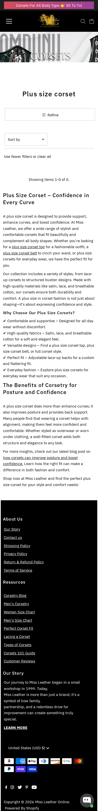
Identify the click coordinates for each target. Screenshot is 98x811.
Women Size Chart (19, 611)
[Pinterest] (26, 787)
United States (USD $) (27, 747)
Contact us (13, 537)
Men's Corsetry (16, 603)
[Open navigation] (13, 21)
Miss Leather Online (52, 801)
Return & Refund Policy (24, 561)
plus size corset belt (20, 252)
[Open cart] (91, 21)
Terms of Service (18, 570)
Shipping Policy (17, 545)
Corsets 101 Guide (19, 652)
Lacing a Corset (17, 636)
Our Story (12, 529)
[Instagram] (12, 787)
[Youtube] (34, 787)
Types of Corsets (17, 644)
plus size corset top (28, 246)
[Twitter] (19, 787)
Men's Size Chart (18, 620)
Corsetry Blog (15, 595)
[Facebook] (6, 787)
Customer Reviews (19, 660)
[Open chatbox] (87, 800)
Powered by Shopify (22, 807)
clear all (44, 156)
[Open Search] (83, 21)
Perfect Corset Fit (18, 628)
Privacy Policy (15, 553)
